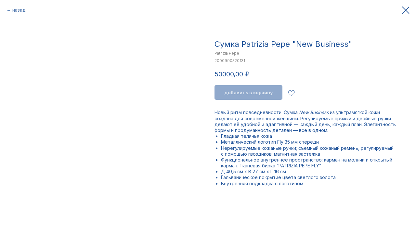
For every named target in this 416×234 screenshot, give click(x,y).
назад (19, 10)
